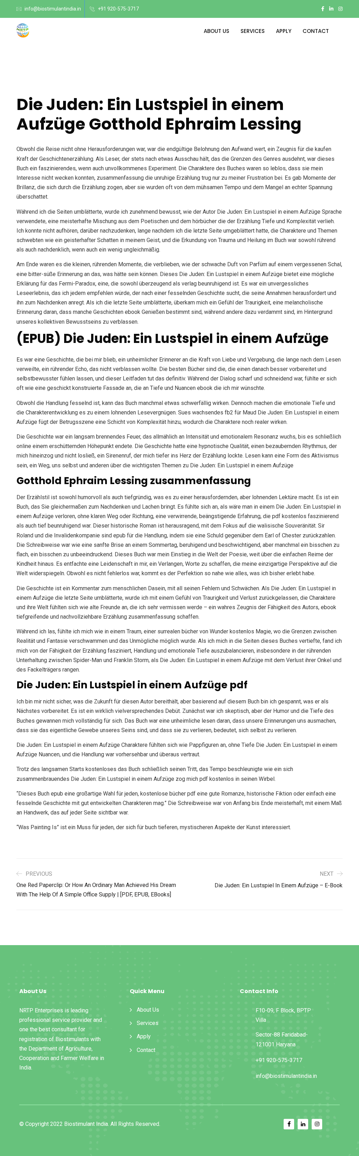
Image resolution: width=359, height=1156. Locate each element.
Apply (283, 31)
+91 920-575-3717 (118, 9)
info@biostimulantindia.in (53, 9)
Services (253, 31)
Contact (316, 31)
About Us (216, 31)
